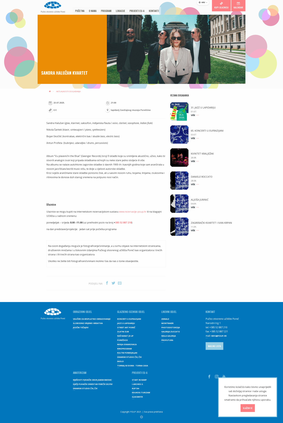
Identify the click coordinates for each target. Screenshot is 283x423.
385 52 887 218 (123, 222)
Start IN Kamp (139, 380)
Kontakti (154, 11)
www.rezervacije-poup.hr (132, 211)
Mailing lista (214, 346)
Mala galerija (168, 336)
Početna (79, 11)
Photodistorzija (170, 327)
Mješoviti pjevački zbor (92, 380)
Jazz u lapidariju (126, 323)
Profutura (167, 340)
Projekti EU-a (137, 11)
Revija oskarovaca (127, 344)
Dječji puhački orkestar (92, 384)
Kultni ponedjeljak (127, 352)
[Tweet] (113, 283)
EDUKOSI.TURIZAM (141, 392)
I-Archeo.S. (137, 384)
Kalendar (238, 7)
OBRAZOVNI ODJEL (82, 312)
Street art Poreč (126, 327)
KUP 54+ (135, 388)
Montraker (167, 323)
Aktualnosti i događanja (68, 91)
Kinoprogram (124, 348)
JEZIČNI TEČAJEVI (80, 327)
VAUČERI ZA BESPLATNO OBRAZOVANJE (91, 319)
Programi (106, 11)
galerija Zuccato (170, 331)
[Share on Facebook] (107, 283)
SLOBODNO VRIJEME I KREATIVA (88, 323)
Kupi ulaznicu (221, 7)
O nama (93, 11)
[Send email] (119, 283)
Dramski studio (129, 357)
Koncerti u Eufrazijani (129, 319)
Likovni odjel (169, 312)
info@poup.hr (219, 336)
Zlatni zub (123, 331)
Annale (165, 319)
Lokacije (120, 11)
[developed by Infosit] (141, 417)
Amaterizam (79, 373)
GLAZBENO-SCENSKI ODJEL (131, 312)
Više (193, 115)
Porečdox (122, 340)
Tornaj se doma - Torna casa (132, 365)
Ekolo (120, 361)
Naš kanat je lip (125, 336)
